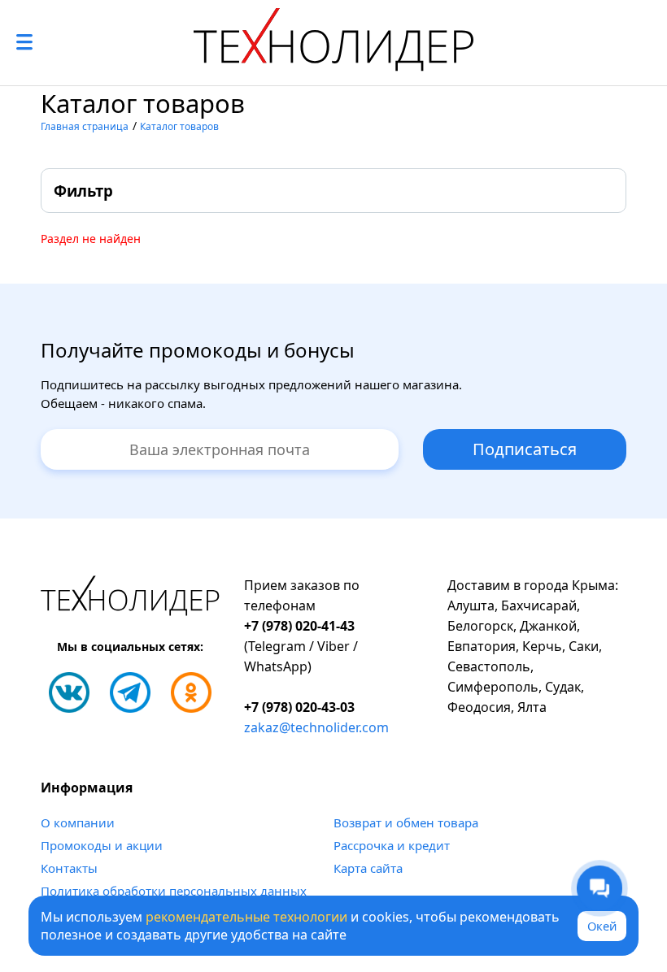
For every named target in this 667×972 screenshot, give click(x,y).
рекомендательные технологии (246, 917)
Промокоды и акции (102, 845)
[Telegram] (130, 692)
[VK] (69, 692)
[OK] (191, 692)
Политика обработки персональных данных (174, 891)
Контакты (69, 868)
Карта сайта (368, 868)
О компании (78, 822)
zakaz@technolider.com (316, 727)
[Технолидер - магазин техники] (333, 42)
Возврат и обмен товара (406, 822)
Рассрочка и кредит (392, 845)
